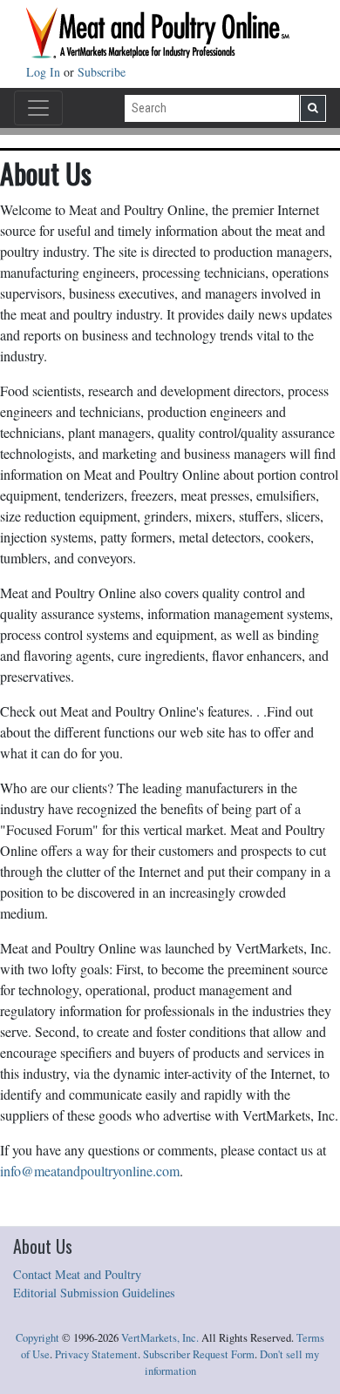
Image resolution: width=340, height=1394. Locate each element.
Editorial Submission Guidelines (94, 1292)
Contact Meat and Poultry (77, 1274)
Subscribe (102, 72)
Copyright (37, 1337)
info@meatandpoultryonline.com (90, 1171)
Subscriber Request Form (199, 1354)
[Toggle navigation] (38, 108)
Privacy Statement (96, 1354)
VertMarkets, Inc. (160, 1337)
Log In (45, 72)
